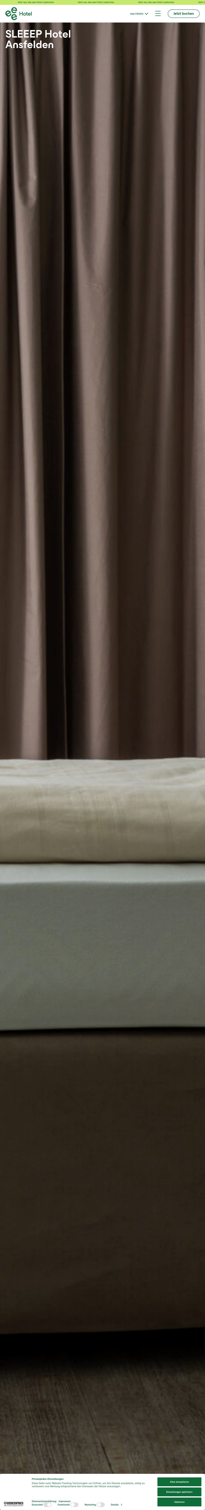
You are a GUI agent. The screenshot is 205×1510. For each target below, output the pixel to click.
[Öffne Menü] (158, 13)
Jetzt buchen (183, 13)
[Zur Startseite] (18, 13)
